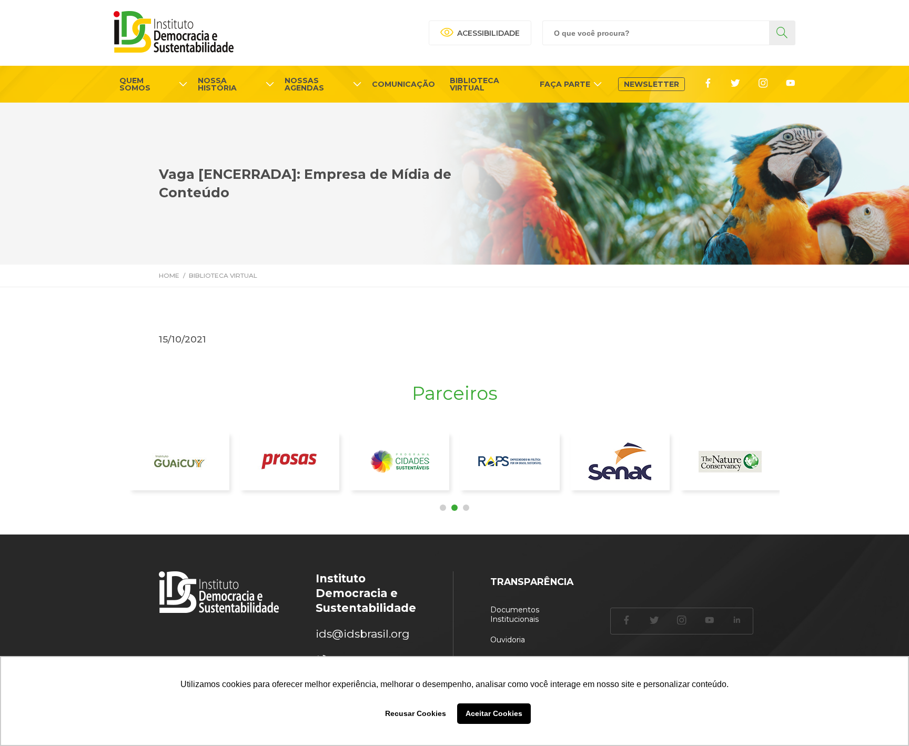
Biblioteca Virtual (223, 275)
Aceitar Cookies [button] (494, 713)
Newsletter (651, 84)
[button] (443, 508)
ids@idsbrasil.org (363, 633)
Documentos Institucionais (514, 614)
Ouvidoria (507, 639)
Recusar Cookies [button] (415, 713)
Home (169, 275)
